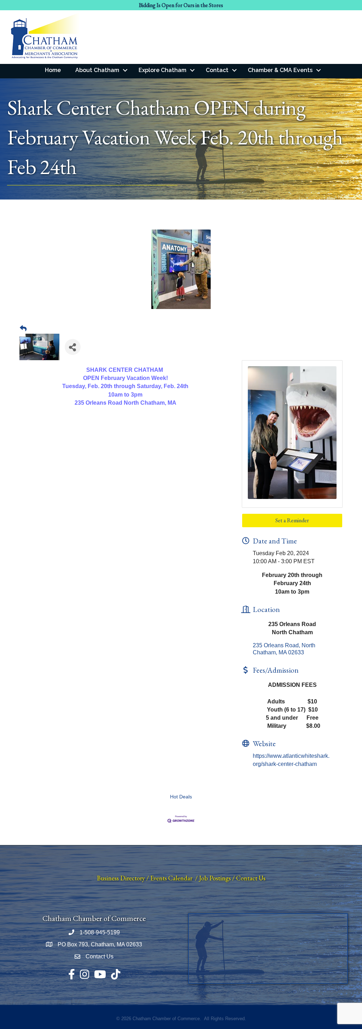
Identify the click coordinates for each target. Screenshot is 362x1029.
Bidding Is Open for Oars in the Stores (181, 5)
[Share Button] (73, 347)
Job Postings (215, 878)
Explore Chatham (162, 70)
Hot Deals (181, 796)
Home (53, 70)
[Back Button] (23, 329)
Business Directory (121, 878)
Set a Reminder (292, 520)
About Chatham (97, 70)
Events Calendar (171, 878)
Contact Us (250, 878)
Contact (217, 70)
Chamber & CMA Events (280, 70)
